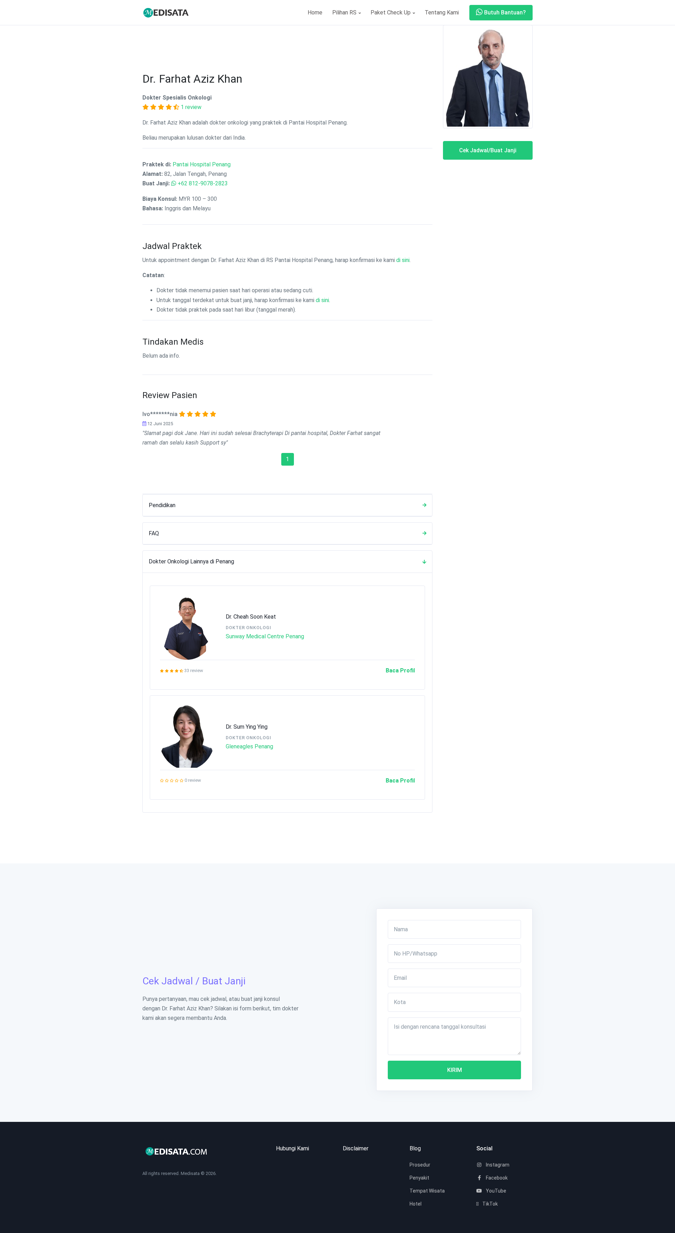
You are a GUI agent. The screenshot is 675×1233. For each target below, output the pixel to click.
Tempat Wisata (427, 1191)
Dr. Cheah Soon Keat (251, 616)
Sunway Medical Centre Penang (265, 636)
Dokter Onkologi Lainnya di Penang (191, 561)
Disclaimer (355, 1148)
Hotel (416, 1204)
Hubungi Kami (292, 1148)
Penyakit (419, 1178)
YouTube (495, 1191)
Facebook (496, 1178)
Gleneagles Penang (249, 746)
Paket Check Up (391, 12)
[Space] (168, 12)
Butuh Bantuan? (504, 12)
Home (315, 12)
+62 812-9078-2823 (203, 183)
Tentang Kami (442, 12)
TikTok (489, 1204)
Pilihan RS (345, 12)
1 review (191, 107)
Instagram (497, 1165)
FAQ (154, 533)
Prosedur (420, 1165)
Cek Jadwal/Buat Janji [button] (487, 150)
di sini (403, 260)
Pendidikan (162, 505)
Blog (415, 1148)
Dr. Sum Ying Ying (247, 726)
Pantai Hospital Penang (202, 164)
